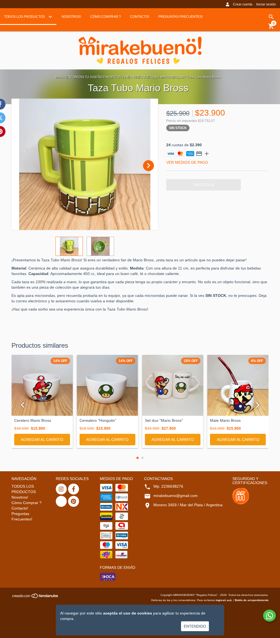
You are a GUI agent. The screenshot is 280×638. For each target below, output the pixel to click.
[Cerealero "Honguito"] (107, 385)
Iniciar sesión (266, 4)
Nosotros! (71, 17)
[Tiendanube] (35, 597)
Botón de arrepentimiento (252, 600)
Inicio (59, 77)
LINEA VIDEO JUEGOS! (140, 77)
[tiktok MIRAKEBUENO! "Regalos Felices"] (61, 501)
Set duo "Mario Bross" (164, 420)
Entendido (195, 626)
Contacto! (139, 17)
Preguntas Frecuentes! (180, 17)
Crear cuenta (242, 4)
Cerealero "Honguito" (98, 420)
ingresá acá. (224, 600)
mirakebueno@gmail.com (175, 495)
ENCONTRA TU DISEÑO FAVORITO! (93, 77)
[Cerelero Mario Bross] (42, 385)
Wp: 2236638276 (168, 486)
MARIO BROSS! (172, 77)
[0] (271, 28)
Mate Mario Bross (225, 420)
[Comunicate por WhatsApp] (269, 616)
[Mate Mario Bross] (238, 385)
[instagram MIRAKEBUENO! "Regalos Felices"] (61, 489)
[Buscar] (271, 17)
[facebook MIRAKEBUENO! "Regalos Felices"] (73, 489)
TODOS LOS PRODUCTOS (25, 17)
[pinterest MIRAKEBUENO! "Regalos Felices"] (73, 501)
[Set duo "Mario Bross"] (172, 385)
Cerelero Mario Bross (32, 420)
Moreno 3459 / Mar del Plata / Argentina (188, 505)
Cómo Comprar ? (105, 17)
